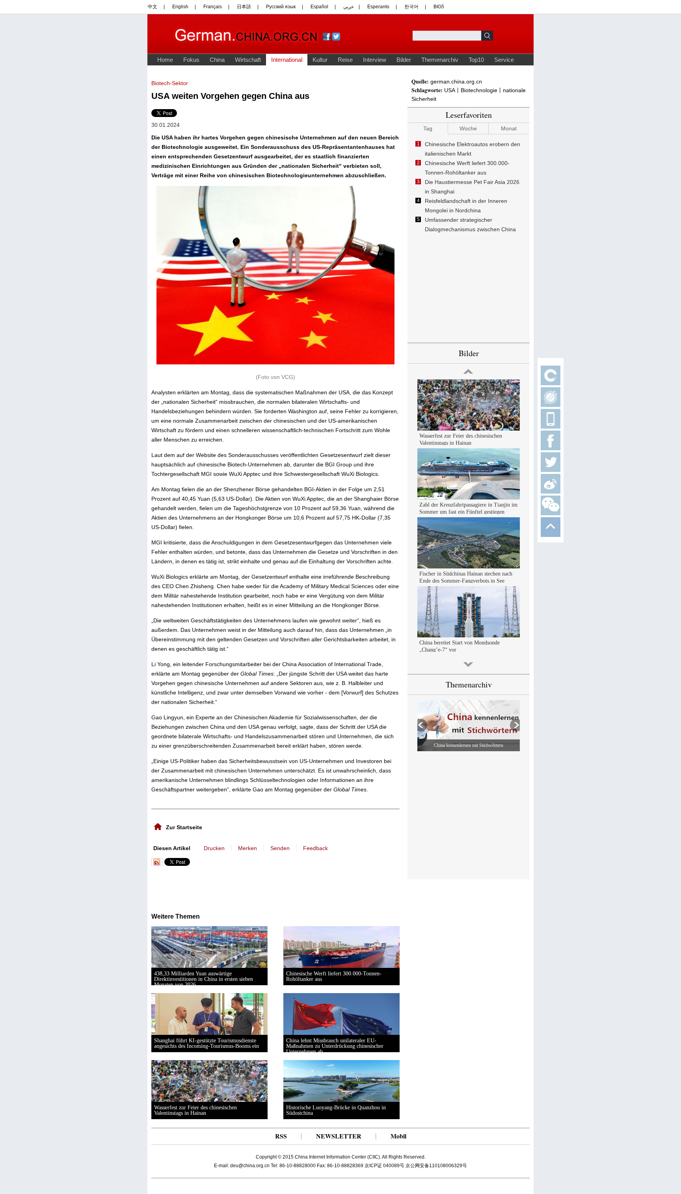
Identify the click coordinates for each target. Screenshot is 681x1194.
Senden (280, 848)
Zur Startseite (184, 827)
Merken (247, 848)
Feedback (315, 848)
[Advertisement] (229, 887)
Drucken (214, 848)
